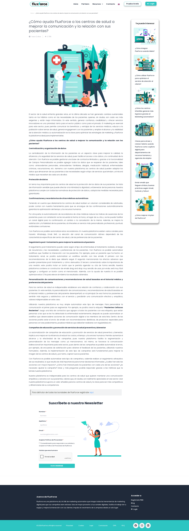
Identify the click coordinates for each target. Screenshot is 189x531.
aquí (91, 392)
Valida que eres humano (48, 450)
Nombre (42, 412)
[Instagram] (142, 525)
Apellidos (42, 421)
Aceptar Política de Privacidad (50, 440)
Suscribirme (57, 466)
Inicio (32, 13)
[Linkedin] (148, 525)
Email (41, 430)
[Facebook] (135, 525)
